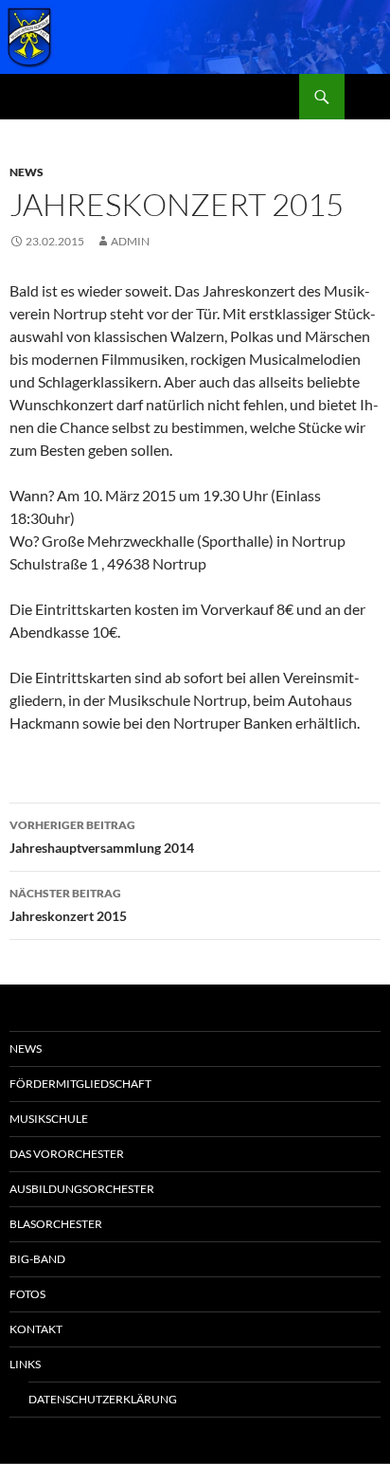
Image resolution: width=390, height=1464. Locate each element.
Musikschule (48, 1119)
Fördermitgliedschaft (80, 1083)
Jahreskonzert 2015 (68, 905)
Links (25, 1364)
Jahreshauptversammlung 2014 (101, 837)
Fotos (27, 1294)
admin (130, 241)
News (26, 172)
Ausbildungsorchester (81, 1189)
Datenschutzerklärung (102, 1399)
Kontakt (35, 1329)
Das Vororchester (66, 1154)
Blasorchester (55, 1224)
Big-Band (37, 1259)
